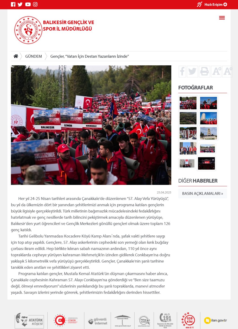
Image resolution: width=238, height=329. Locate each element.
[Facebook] (14, 4)
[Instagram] (36, 4)
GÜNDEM (33, 56)
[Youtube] (29, 4)
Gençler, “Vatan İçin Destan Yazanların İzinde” (89, 56)
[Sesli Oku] (201, 4)
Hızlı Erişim (214, 4)
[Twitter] (21, 4)
